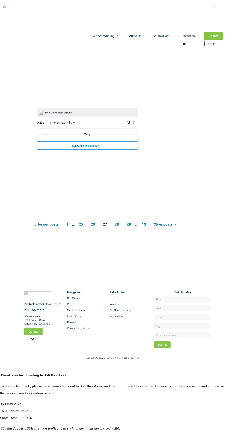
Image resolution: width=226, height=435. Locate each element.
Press (70, 304)
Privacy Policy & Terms (79, 328)
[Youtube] (200, 43)
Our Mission (74, 298)
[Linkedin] (194, 43)
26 (93, 224)
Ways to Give (117, 316)
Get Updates (213, 44)
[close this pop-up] (1, 364)
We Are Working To (105, 35)
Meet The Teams (76, 310)
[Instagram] (189, 43)
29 (129, 224)
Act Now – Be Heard (121, 310)
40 (143, 224)
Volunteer (115, 304)
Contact (71, 322)
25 (81, 224)
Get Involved (161, 35)
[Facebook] (179, 43)
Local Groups (74, 316)
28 (117, 224)
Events (113, 298)
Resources (187, 35)
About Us (135, 35)
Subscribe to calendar (85, 146)
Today (87, 134)
